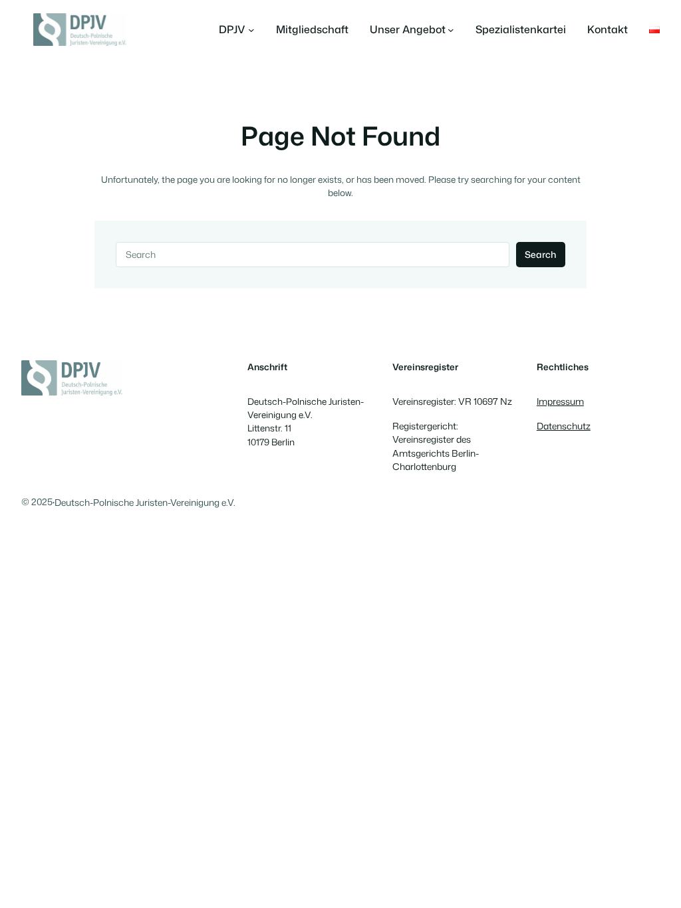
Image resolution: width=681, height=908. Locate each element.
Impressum (560, 401)
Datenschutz (564, 425)
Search (540, 254)
